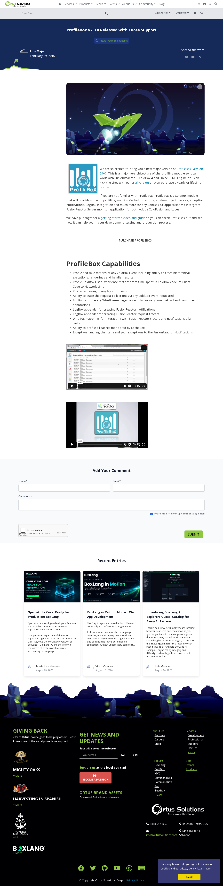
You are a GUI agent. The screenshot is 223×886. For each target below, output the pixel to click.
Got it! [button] (189, 877)
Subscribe (133, 755)
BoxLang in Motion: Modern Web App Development (111, 614)
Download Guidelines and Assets (99, 797)
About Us (158, 731)
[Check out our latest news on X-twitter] (93, 868)
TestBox (160, 790)
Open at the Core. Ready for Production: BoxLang (48, 614)
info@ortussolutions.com (161, 835)
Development (196, 735)
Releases (123, 40)
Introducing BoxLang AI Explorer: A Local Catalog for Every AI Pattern (168, 616)
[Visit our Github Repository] (105, 868)
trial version (140, 182)
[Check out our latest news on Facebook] (81, 868)
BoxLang (160, 765)
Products (158, 761)
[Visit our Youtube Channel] (118, 868)
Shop (158, 744)
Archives (181, 13)
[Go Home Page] (60, 4)
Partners (160, 735)
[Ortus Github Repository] (199, 4)
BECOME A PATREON (95, 779)
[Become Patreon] (130, 868)
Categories (162, 13)
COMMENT (35, 80)
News (103, 40)
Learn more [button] (204, 868)
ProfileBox (112, 40)
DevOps (192, 748)
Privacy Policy (135, 880)
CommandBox (163, 778)
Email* (117, 481)
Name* (22, 481)
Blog (162, 4)
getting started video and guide (123, 218)
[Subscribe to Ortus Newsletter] (141, 868)
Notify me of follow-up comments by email (179, 513)
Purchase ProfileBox (135, 240)
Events (190, 765)
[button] (210, 4)
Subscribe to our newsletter (98, 748)
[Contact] (204, 4)
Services (191, 731)
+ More (17, 775)
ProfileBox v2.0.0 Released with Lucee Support (112, 30)
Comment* (25, 496)
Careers (159, 739)
